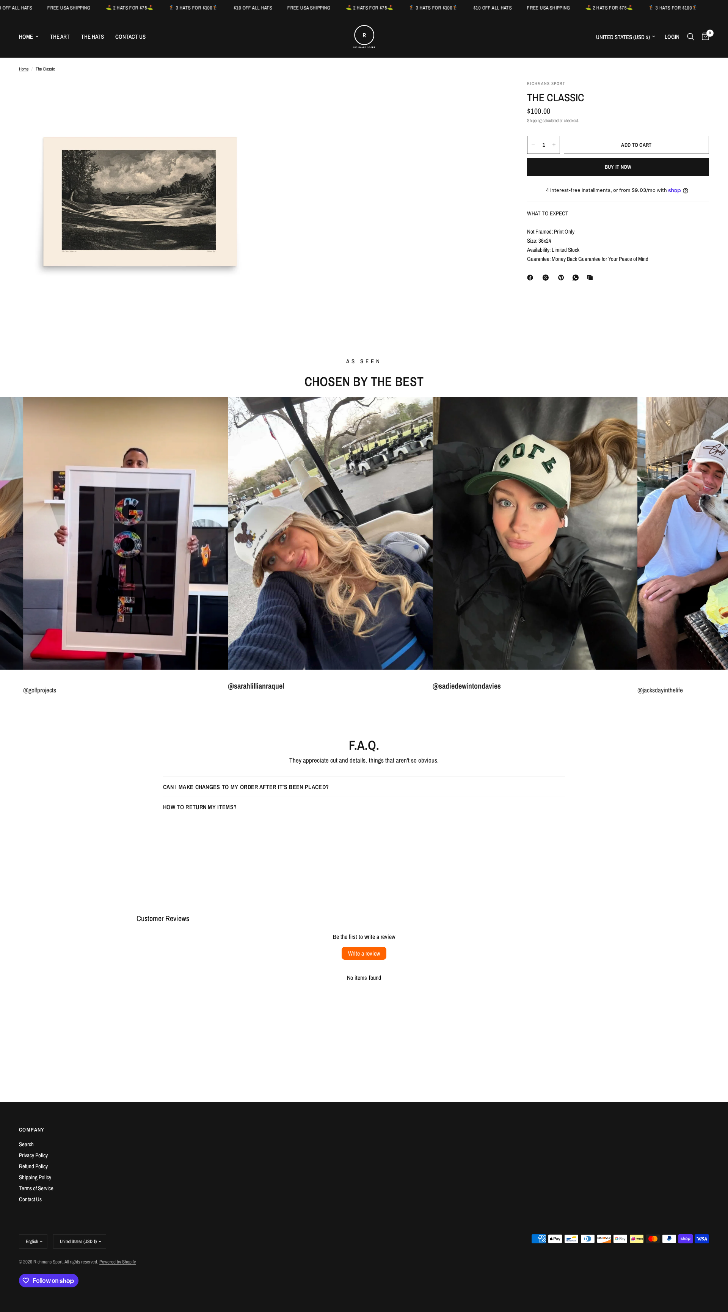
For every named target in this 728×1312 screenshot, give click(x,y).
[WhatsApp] (577, 277)
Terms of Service (36, 1188)
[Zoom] (245, 96)
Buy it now (618, 166)
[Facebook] (531, 277)
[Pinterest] (562, 277)
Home (23, 69)
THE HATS (92, 37)
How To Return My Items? (200, 807)
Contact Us (30, 1199)
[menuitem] (31, 36)
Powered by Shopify (117, 1262)
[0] (703, 37)
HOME (26, 37)
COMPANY (32, 1129)
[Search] (690, 37)
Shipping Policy (35, 1177)
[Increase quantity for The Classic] (554, 145)
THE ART (60, 37)
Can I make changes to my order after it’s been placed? (246, 787)
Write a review (364, 953)
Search (26, 1144)
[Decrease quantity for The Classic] (533, 145)
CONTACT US (130, 37)
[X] (547, 277)
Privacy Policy (33, 1155)
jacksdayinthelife (182, 690)
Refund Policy (33, 1166)
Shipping (534, 121)
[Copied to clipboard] (591, 277)
